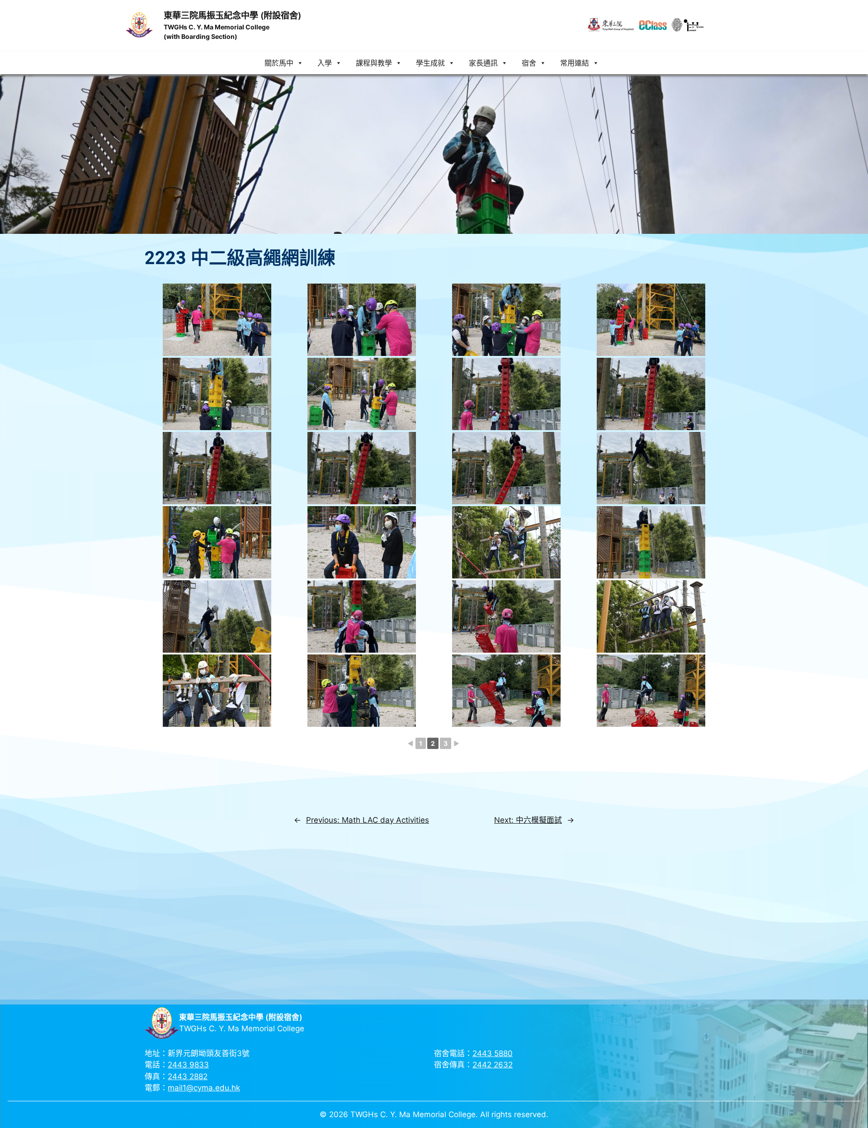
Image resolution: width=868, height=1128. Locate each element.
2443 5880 (492, 1053)
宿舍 (529, 62)
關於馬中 (278, 62)
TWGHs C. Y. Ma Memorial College (216, 27)
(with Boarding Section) (200, 36)
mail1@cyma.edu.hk (204, 1087)
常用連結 (574, 62)
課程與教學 (374, 62)
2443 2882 (188, 1076)
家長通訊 (483, 62)
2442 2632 (492, 1064)
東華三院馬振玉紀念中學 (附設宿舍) (232, 15)
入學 (324, 62)
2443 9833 (188, 1064)
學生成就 (430, 62)
